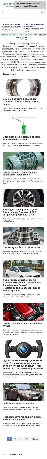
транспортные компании (12, 27)
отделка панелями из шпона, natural (16, 35)
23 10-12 (23, 40)
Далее (35, 439)
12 (18, 62)
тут (29, 37)
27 (27, 439)
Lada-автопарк (11, 3)
